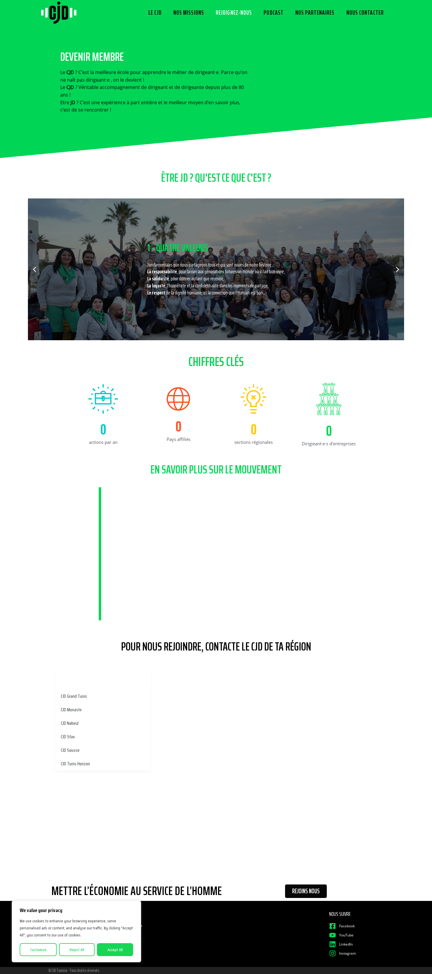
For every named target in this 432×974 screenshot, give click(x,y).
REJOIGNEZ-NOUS (234, 12)
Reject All (77, 949)
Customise (38, 949)
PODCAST (274, 12)
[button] (34, 269)
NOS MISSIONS (188, 12)
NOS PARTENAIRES (315, 12)
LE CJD (155, 12)
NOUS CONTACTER (365, 12)
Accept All (115, 949)
